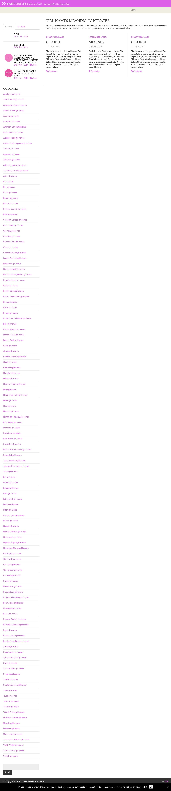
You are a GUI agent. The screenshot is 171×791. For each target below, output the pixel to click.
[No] (167, 787)
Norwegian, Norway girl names (16, 548)
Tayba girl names (10, 696)
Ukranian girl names (11, 723)
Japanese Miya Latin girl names (16, 466)
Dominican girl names (12, 264)
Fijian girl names (9, 324)
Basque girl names (10, 198)
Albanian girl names (11, 116)
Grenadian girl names (12, 368)
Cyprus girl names (10, 247)
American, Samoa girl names (14, 127)
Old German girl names (12, 570)
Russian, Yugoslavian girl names (16, 641)
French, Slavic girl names (13, 340)
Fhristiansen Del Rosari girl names (17, 318)
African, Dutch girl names (13, 111)
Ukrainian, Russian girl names (15, 718)
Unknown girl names (11, 729)
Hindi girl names (10, 390)
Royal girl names (10, 630)
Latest (22, 27)
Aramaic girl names (11, 149)
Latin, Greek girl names (12, 499)
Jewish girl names (10, 472)
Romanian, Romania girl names (16, 625)
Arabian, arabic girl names (13, 138)
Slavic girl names (10, 663)
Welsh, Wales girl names (13, 745)
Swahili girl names (10, 680)
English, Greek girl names (13, 291)
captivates (52, 71)
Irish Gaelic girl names (12, 433)
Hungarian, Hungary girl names (16, 417)
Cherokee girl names (11, 236)
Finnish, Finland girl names (14, 329)
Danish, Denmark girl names (14, 258)
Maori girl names (10, 510)
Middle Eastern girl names (13, 515)
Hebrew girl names (55, 37)
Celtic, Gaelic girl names (13, 225)
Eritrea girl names (10, 302)
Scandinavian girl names (13, 652)
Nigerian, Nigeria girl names (14, 543)
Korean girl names (10, 483)
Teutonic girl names (11, 701)
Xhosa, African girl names (13, 751)
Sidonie (53, 42)
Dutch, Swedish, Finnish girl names (17, 275)
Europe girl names (10, 313)
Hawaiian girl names (11, 373)
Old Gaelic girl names (12, 565)
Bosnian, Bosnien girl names (14, 209)
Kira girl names (9, 477)
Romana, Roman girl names (14, 619)
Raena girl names (10, 614)
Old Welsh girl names (12, 576)
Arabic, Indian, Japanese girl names (17, 143)
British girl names (10, 214)
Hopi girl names (9, 406)
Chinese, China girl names (13, 242)
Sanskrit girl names (11, 647)
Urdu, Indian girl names (12, 734)
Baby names (8, 182)
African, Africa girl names (13, 100)
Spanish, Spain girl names (13, 669)
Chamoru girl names (11, 231)
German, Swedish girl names (14, 357)
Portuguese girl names (12, 608)
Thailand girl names (11, 707)
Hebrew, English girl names (14, 384)
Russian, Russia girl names (14, 636)
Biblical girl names (10, 204)
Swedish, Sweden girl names (14, 685)
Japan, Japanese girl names (14, 461)
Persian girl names (10, 581)
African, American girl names (15, 105)
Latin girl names (9, 494)
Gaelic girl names (10, 346)
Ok (151, 787)
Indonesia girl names (11, 428)
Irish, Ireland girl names (12, 439)
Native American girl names (14, 532)
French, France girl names (13, 335)
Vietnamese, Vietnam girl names (16, 740)
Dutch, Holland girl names (14, 269)
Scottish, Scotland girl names (15, 658)
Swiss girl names (10, 690)
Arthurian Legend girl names (14, 165)
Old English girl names (12, 554)
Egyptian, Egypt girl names (14, 280)
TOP (166, 782)
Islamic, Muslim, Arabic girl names (17, 450)
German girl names (11, 351)
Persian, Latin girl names (13, 592)
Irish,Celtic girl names (12, 444)
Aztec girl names (10, 176)
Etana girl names (10, 308)
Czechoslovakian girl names (14, 253)
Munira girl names (10, 521)
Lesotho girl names (11, 504)
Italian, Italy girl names (12, 455)
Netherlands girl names (12, 537)
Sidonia (96, 42)
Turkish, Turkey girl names (13, 712)
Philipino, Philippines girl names (16, 597)
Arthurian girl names (11, 160)
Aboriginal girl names (11, 94)
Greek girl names (10, 362)
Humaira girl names (11, 411)
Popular (9, 27)
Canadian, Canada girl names (15, 220)
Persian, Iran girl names (12, 587)
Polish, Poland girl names (13, 603)
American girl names (11, 121)
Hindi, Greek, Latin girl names (15, 395)
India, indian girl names (12, 422)
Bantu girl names (10, 193)
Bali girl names (9, 187)
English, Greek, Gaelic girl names (16, 297)
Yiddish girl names (10, 756)
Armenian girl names (11, 154)
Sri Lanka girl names (11, 674)
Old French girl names (12, 559)
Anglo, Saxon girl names (13, 132)
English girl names (10, 286)
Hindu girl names (10, 401)
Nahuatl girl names (11, 526)
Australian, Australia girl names (15, 171)
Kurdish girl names (10, 488)
